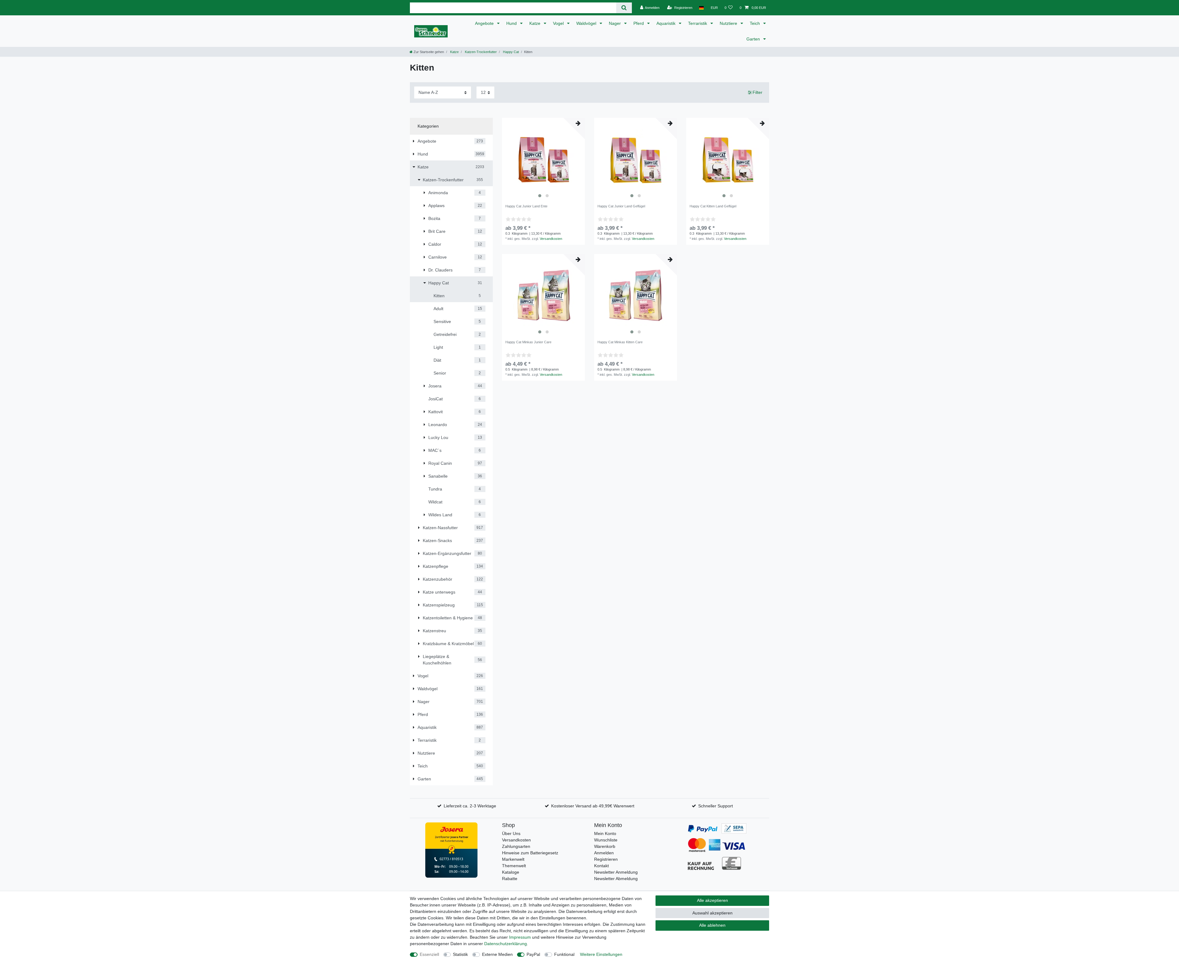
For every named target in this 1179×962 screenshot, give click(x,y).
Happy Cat (510, 52)
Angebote (485, 23)
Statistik (460, 954)
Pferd (639, 23)
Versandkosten (551, 238)
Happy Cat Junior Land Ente (526, 206)
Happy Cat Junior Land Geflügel (621, 206)
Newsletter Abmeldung (616, 878)
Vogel (559, 23)
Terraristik (698, 23)
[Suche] (624, 7)
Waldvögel (586, 23)
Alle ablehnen (712, 925)
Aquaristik (666, 23)
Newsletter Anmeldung (616, 872)
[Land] (701, 7)
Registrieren (606, 859)
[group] (543, 159)
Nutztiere (729, 23)
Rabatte (509, 878)
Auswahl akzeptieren (712, 912)
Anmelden (604, 852)
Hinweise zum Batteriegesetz (530, 852)
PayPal (533, 954)
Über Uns (511, 833)
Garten (753, 39)
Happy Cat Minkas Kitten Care (620, 342)
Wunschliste (605, 839)
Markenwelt (513, 859)
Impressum (520, 937)
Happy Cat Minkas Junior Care (528, 342)
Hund (512, 23)
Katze (535, 23)
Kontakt (601, 865)
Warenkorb (604, 846)
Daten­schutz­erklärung (505, 943)
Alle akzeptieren (712, 900)
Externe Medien (497, 954)
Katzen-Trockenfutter (480, 52)
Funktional (564, 954)
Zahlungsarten (516, 846)
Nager (615, 23)
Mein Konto (605, 833)
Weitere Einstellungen (601, 954)
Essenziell (429, 954)
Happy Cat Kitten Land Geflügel (713, 206)
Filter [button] (757, 92)
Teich (755, 23)
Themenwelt (514, 865)
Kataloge (510, 872)
